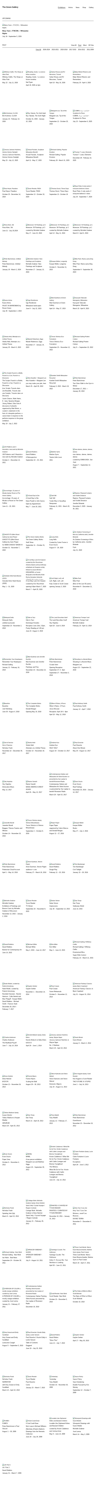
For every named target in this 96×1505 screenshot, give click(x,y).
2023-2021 (55, 49)
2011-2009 (90, 49)
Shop (84, 7)
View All (73, 45)
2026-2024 (46, 49)
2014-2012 (81, 49)
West (85, 45)
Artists (70, 7)
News (77, 7)
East (79, 45)
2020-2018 (63, 49)
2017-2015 (72, 49)
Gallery (91, 7)
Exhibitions (61, 7)
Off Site (91, 45)
